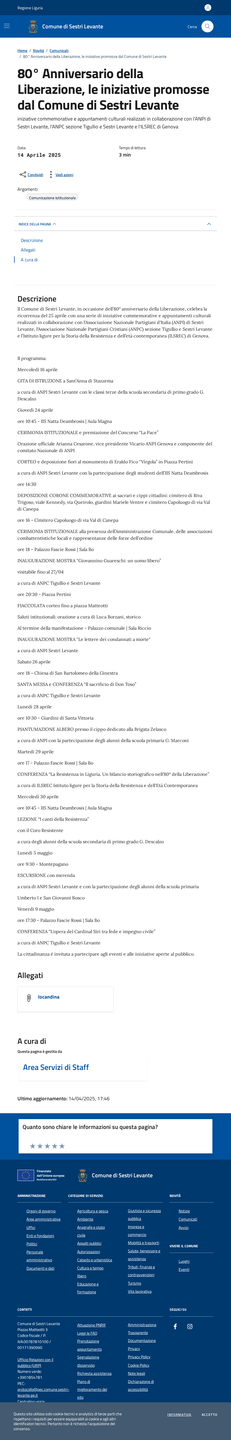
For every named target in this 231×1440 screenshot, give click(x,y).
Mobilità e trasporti (143, 1243)
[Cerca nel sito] (207, 27)
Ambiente (85, 1219)
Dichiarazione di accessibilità (141, 1385)
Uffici (30, 1227)
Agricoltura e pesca (92, 1211)
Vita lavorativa (140, 1291)
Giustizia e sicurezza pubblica (144, 1215)
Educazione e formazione (88, 1288)
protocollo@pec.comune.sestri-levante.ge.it (43, 1392)
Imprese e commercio (137, 1231)
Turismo (134, 1283)
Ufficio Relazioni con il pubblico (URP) (35, 1363)
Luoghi (184, 1261)
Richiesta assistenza (94, 1373)
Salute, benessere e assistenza (144, 1255)
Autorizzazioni (88, 1252)
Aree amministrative (43, 1219)
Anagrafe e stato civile (91, 1231)
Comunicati (188, 1219)
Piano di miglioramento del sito (92, 1389)
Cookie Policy (138, 1365)
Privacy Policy (139, 1357)
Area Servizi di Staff (56, 1067)
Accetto (209, 1414)
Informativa (179, 1414)
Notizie (184, 1211)
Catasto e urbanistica (94, 1260)
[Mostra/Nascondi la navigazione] (6, 25)
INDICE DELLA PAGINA (35, 224)
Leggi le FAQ (87, 1333)
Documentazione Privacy (142, 1344)
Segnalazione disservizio (88, 1361)
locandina (48, 997)
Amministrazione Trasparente (142, 1329)
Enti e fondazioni (40, 1236)
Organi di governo (40, 1211)
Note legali (136, 1373)
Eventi (184, 1269)
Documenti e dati (40, 1268)
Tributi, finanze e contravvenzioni (141, 1271)
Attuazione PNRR (91, 1325)
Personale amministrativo (39, 1256)
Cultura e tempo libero (90, 1272)
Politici (31, 1244)
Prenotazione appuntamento (89, 1345)
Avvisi (183, 1227)
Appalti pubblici (89, 1243)
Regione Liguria (30, 8)
